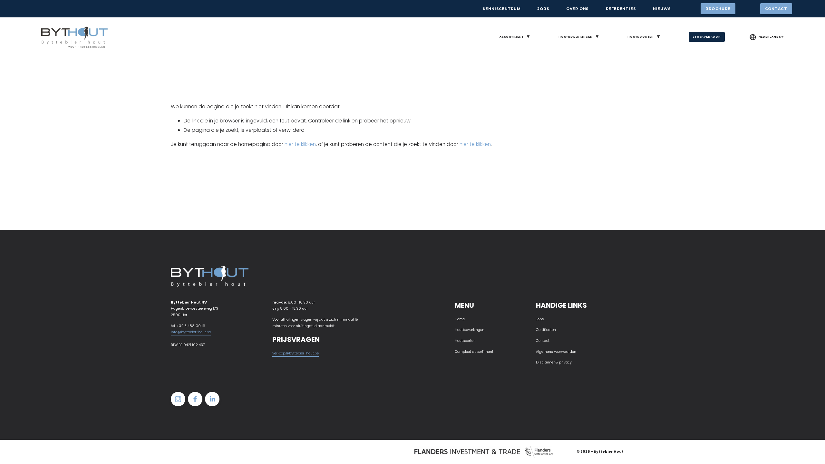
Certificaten (546, 329)
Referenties (621, 8)
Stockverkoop (707, 36)
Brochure (718, 8)
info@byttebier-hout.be (191, 332)
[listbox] (767, 37)
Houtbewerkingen (469, 329)
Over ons (577, 8)
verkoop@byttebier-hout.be (295, 353)
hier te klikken (300, 144)
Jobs (543, 8)
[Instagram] (178, 399)
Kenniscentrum (502, 8)
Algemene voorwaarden (556, 351)
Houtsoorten (465, 340)
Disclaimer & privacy (554, 362)
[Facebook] (195, 399)
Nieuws (662, 8)
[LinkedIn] (212, 399)
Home (460, 319)
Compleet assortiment (474, 351)
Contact (776, 8)
